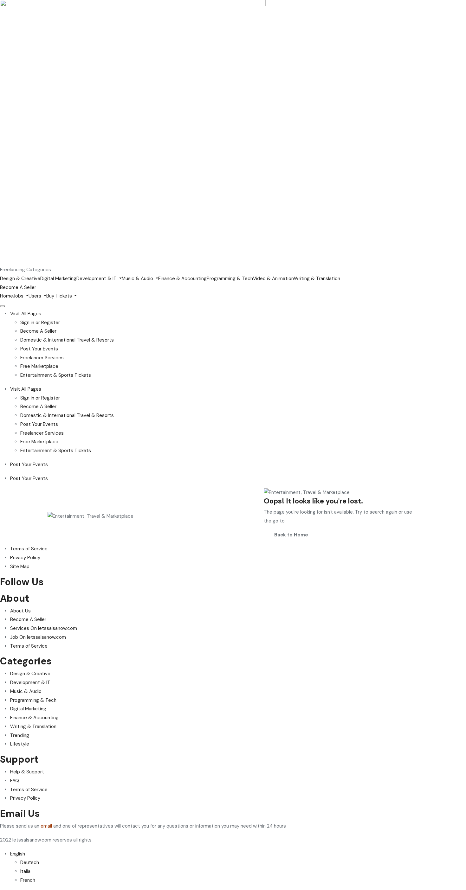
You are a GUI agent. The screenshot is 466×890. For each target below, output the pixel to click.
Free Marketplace (39, 366)
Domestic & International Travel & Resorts (67, 340)
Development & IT (97, 278)
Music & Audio (138, 278)
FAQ (14, 781)
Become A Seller (38, 331)
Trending (19, 735)
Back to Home (291, 535)
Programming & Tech (230, 278)
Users (35, 296)
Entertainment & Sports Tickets (55, 375)
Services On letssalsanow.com (43, 628)
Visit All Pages (25, 314)
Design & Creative (20, 278)
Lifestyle (19, 744)
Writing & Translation (317, 278)
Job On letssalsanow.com (38, 637)
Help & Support (27, 772)
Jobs (19, 296)
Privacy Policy (25, 798)
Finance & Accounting (182, 278)
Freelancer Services (42, 358)
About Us (20, 611)
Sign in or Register (40, 322)
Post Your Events (39, 349)
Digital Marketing (58, 278)
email (46, 826)
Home (6, 296)
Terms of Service (29, 646)
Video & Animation (273, 278)
